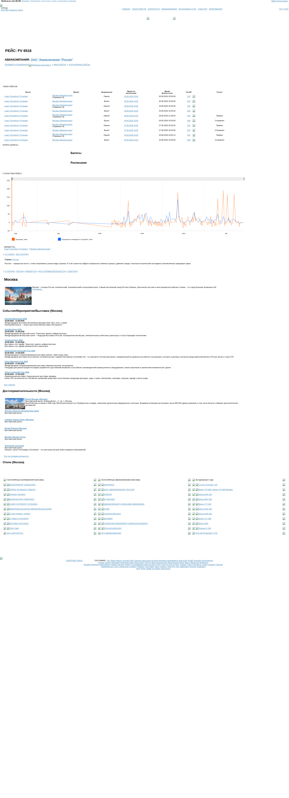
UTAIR (107, 509)
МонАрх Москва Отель (15, 437)
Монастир (195, 563)
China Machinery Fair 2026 (16, 362)
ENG (286, 9)
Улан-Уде (171, 567)
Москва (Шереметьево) (62, 95)
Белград (154, 561)
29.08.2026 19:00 (131, 111)
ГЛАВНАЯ (126, 9)
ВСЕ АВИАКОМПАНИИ (111, 533)
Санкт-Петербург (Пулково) (16, 96)
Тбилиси (140, 567)
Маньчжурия (161, 563)
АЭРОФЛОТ (109, 485)
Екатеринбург (207, 561)
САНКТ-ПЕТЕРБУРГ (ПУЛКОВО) (24, 504)
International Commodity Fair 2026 (20, 351)
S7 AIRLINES (109, 499)
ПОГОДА (20, 271)
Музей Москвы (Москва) (36, 399)
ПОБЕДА (108, 494)
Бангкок (138, 561)
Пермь (127, 565)
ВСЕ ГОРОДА (21, 254)
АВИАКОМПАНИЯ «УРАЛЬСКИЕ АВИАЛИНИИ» (124, 504)
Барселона (146, 561)
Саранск (211, 565)
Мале (153, 563)
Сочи (116, 567)
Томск (156, 567)
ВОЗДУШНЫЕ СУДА (187, 9)
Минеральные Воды (175, 563)
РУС (281, 9)
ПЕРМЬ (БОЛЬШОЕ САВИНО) (23, 490)
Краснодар (129, 563)
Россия (15, 259)
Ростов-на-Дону (172, 565)
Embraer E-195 (205, 528)
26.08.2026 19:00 (131, 140)
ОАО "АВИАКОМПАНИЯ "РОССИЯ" (119, 490)
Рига (163, 565)
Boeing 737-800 (205, 519)
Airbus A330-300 (205, 514)
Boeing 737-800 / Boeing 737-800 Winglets (216, 490)
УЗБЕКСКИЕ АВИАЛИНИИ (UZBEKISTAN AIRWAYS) (126, 523)
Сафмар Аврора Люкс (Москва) (19, 420)
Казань (108, 563)
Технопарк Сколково (14, 446)
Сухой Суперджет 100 (208, 485)
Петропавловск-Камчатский (142, 565)
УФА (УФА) (14, 528)
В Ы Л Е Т (155, 18)
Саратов (219, 565)
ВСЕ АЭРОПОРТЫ (15, 533)
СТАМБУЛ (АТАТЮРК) (19, 519)
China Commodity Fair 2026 (17, 372)
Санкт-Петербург (194, 565)
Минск (187, 563)
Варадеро (163, 561)
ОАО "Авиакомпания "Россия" (52, 59)
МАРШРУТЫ (31, 271)
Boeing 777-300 (205, 504)
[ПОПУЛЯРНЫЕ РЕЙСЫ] (79, 65)
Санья (204, 565)
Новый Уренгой (117, 565)
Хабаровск (184, 567)
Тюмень (163, 567)
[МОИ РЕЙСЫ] (60, 65)
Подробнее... (37, 289)
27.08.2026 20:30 (131, 125)
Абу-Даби (111, 561)
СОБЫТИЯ (202, 9)
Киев (122, 563)
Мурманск (204, 563)
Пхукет (158, 565)
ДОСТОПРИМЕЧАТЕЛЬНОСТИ (51, 271)
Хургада (192, 567)
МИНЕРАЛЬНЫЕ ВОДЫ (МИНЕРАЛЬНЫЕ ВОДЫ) (31, 509)
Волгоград (183, 561)
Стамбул (133, 567)
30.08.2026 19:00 (131, 101)
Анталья (126, 561)
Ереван (101, 563)
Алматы (118, 561)
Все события (9, 385)
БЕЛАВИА (108, 519)
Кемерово (115, 563)
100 (188, 96)
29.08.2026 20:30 (131, 106)
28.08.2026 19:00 (131, 121)
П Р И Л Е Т (181, 18)
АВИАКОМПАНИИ (169, 9)
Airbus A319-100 (205, 509)
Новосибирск (104, 565)
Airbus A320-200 (205, 494)
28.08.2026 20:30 (131, 116)
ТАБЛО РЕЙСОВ (139, 9)
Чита (138, 569)
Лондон (148, 563)
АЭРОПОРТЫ (154, 9)
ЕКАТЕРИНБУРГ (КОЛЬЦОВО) (23, 485)
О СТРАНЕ (9, 254)
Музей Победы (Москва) (16, 428)
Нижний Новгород (91, 565)
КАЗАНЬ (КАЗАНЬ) (18, 494)
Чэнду (143, 569)
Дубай (190, 561)
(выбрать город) (16, 10)
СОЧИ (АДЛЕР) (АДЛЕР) (20, 514)
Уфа (177, 567)
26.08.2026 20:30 (131, 135)
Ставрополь (123, 567)
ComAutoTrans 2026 (14, 340)
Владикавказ (172, 561)
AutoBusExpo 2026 (13, 329)
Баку (132, 561)
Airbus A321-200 (205, 499)
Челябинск (201, 567)
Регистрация (282, 1)
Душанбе (197, 561)
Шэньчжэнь (165, 569)
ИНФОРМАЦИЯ (215, 9)
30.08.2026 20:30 (131, 96)
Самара (183, 565)
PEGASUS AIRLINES (112, 528)
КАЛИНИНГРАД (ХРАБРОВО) (22, 499)
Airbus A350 (203, 523)
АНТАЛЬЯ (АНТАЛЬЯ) (19, 523)
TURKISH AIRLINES (112, 514)
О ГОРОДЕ (9, 271)
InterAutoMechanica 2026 (16, 319)
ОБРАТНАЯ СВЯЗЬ (74, 561)
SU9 (188, 101)
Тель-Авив (149, 567)
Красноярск (139, 563)
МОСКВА (5, 10)
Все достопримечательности (16, 456)
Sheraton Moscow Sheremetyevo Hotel (22, 411)
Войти (273, 1)
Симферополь (107, 567)
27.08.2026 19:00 (131, 130)
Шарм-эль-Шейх (153, 569)
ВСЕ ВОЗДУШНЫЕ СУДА (206, 533)
